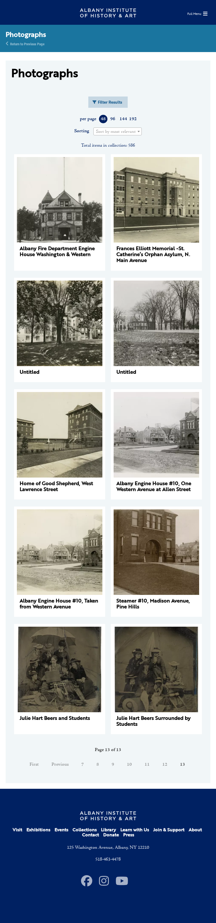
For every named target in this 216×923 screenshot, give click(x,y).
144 (123, 119)
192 (132, 119)
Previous (60, 764)
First (34, 764)
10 (129, 764)
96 (112, 119)
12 (164, 764)
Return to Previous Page (27, 43)
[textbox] (117, 132)
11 (147, 764)
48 (103, 119)
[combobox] (117, 131)
